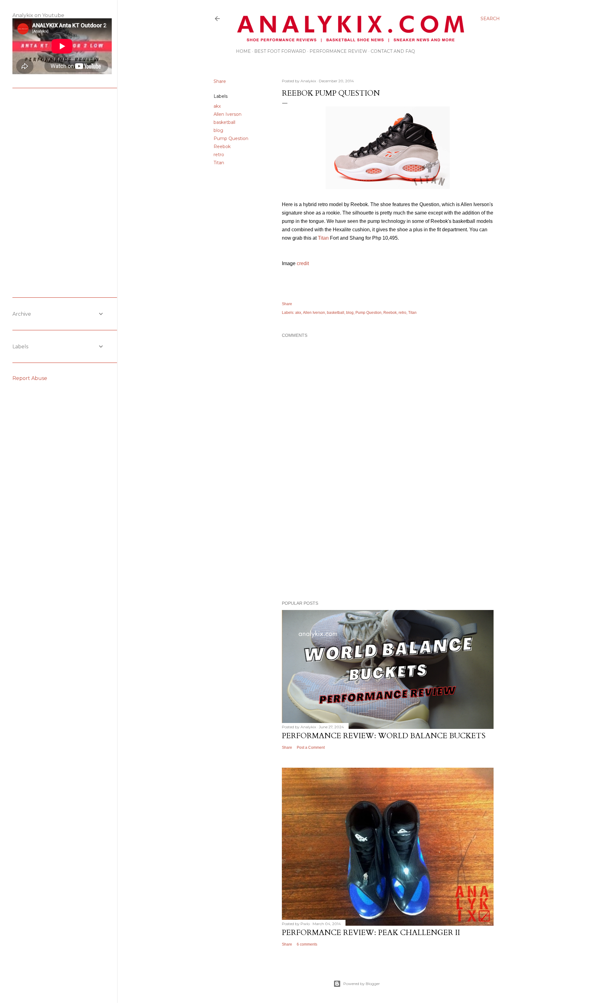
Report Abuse (29, 378)
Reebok (222, 146)
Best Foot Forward (280, 51)
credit (303, 263)
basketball (224, 122)
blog (218, 130)
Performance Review (338, 51)
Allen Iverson (228, 114)
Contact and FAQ (393, 51)
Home (243, 51)
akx (217, 106)
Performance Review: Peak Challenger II (371, 933)
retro (219, 154)
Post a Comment (311, 747)
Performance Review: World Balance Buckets (383, 736)
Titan (219, 162)
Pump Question (231, 138)
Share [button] (220, 81)
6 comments (307, 944)
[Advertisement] (388, 541)
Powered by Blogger (361, 983)
